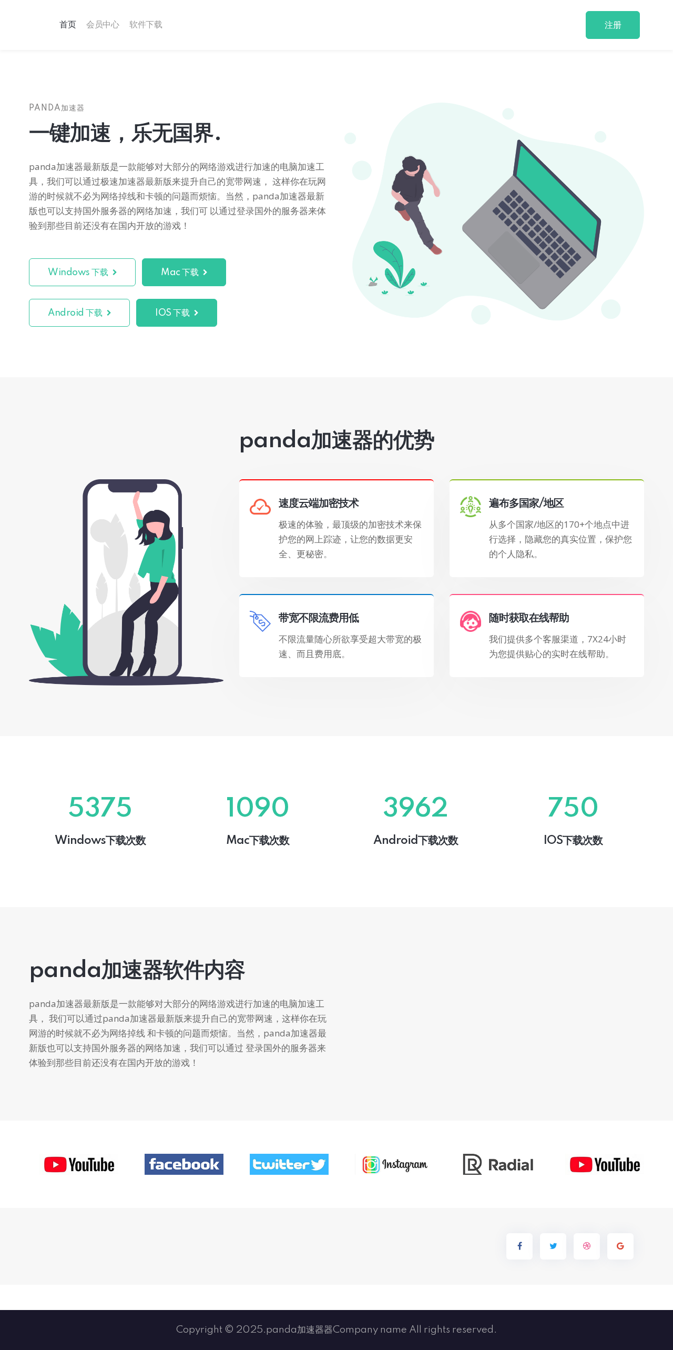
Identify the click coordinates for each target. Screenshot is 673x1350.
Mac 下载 (180, 272)
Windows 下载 (79, 272)
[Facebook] (519, 1246)
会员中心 (102, 24)
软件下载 (145, 24)
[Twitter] (553, 1246)
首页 (67, 24)
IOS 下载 (173, 313)
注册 (613, 25)
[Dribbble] (587, 1246)
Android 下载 (76, 313)
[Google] (620, 1246)
